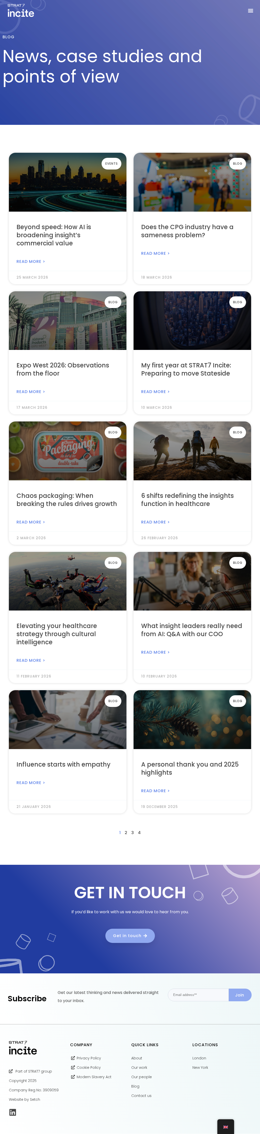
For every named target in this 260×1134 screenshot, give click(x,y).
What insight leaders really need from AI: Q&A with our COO (191, 630)
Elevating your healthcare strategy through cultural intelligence (57, 634)
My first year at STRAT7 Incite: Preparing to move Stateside (186, 369)
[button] (251, 10)
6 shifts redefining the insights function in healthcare (187, 500)
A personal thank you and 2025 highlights (190, 768)
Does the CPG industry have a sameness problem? (187, 231)
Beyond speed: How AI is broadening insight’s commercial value (54, 235)
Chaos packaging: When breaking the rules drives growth (67, 500)
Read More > (31, 261)
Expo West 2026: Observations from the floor (63, 369)
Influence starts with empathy (63, 764)
